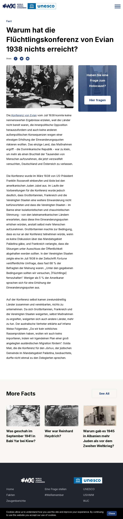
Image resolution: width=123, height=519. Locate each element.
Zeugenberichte (16, 500)
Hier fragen (97, 100)
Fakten (10, 495)
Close (112, 513)
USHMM (88, 495)
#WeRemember (54, 495)
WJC (86, 500)
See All (104, 393)
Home (10, 489)
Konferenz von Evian (23, 115)
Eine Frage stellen (55, 489)
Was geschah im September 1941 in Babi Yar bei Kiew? (20, 436)
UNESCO (89, 489)
